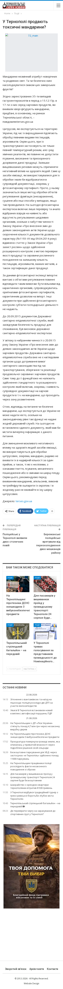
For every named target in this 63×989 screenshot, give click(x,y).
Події (10, 578)
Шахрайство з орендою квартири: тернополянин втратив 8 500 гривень (31, 786)
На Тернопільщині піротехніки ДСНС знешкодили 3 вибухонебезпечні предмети (34, 735)
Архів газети (36, 969)
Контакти (52, 969)
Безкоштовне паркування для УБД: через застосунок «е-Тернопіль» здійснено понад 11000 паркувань (34, 755)
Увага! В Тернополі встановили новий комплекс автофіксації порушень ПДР (31, 712)
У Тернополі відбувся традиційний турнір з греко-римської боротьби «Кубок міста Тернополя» (34, 795)
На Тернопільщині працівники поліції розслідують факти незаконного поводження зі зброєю (30, 766)
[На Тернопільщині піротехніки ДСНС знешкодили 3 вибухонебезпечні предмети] (17, 584)
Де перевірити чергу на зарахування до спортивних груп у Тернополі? (32, 812)
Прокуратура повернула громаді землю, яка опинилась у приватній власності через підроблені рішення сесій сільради (35, 744)
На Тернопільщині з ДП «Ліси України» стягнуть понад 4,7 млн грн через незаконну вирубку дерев (35, 726)
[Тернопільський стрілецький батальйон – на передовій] (17, 631)
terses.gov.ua (24, 501)
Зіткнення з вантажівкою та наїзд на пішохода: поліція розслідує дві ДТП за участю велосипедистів (31, 702)
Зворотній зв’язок (15, 969)
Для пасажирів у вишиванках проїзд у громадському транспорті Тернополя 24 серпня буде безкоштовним (32, 777)
